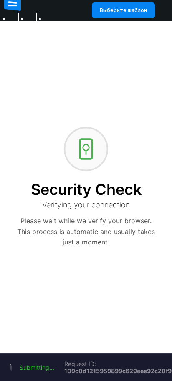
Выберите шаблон (123, 10)
